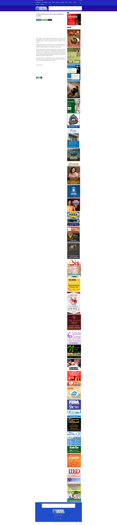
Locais (50, 2)
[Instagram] (79, 0)
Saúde (66, 2)
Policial (57, 2)
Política (70, 2)
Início (36, 12)
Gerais (53, 2)
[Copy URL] (55, 20)
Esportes (37, 4)
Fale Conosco (44, 2)
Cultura (74, 2)
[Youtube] (81, 0)
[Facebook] (78, 0)
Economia (42, 4)
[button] (80, 3)
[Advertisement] (65, 8)
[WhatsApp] (39, 78)
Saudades (62, 2)
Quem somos (38, 2)
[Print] (41, 78)
